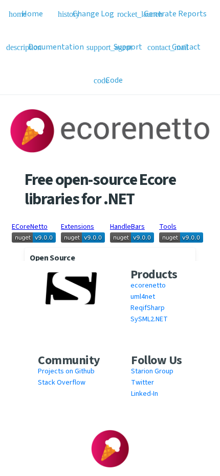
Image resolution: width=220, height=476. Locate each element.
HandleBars (127, 226)
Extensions (77, 226)
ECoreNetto (30, 226)
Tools (168, 226)
